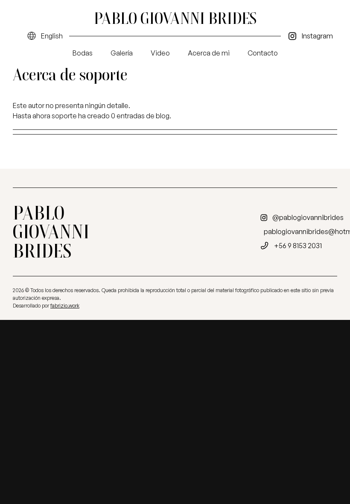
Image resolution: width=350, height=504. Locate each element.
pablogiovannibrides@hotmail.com (304, 231)
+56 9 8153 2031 (298, 245)
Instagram (317, 36)
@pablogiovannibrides (308, 217)
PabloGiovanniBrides (51, 231)
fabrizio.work (64, 305)
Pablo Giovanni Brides (175, 18)
